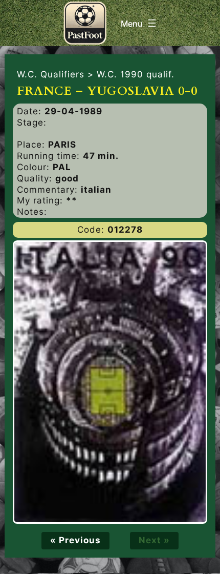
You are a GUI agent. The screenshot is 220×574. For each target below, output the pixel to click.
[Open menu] (139, 23)
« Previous (75, 540)
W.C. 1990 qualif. (135, 74)
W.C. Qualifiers (50, 74)
